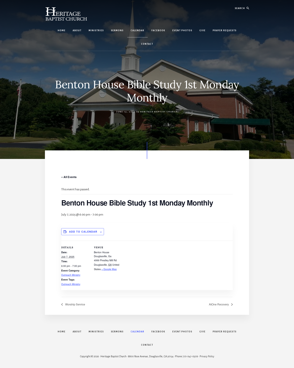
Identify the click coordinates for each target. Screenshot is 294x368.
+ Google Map (109, 269)
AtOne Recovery (219, 304)
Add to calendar (83, 231)
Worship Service (74, 304)
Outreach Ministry (70, 275)
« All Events (69, 177)
